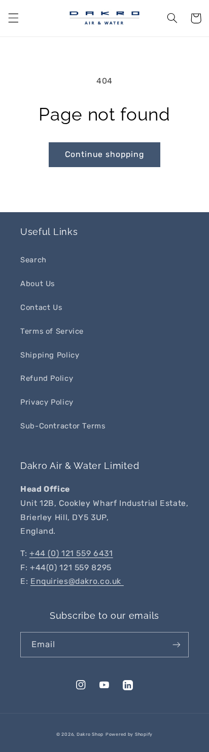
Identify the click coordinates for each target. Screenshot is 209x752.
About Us (37, 283)
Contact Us (41, 307)
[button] (13, 18)
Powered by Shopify (129, 734)
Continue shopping (105, 154)
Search (33, 259)
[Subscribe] (176, 644)
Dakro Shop (90, 734)
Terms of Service (52, 331)
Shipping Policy (49, 355)
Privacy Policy (47, 402)
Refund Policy (46, 378)
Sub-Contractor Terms (63, 425)
